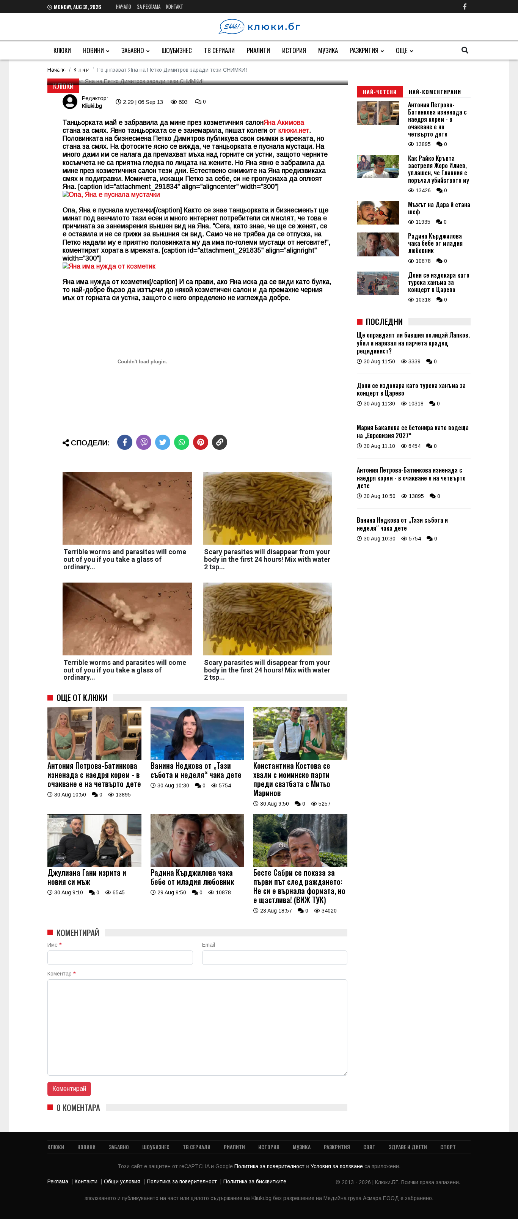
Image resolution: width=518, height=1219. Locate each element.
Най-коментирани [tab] (435, 92)
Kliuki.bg (92, 105)
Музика (328, 50)
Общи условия (122, 1181)
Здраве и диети (408, 1147)
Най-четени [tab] (380, 92)
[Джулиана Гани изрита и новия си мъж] (94, 865)
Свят (369, 1147)
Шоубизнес (177, 50)
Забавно (132, 50)
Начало (123, 6)
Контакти (86, 1181)
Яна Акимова (284, 122)
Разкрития (364, 50)
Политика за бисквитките (254, 1181)
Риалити (258, 50)
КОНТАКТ (174, 6)
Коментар (61, 973)
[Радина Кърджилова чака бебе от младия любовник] (198, 865)
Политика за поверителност (270, 1166)
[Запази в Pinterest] (200, 442)
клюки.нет (293, 130)
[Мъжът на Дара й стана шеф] (378, 223)
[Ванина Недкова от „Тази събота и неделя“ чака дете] (198, 758)
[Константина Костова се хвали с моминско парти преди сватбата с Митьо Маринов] (300, 758)
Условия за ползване (337, 1166)
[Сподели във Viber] (143, 442)
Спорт (448, 1147)
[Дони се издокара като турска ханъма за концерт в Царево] (378, 293)
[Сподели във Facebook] (124, 442)
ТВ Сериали (219, 50)
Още (402, 50)
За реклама (148, 6)
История (294, 50)
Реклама (57, 1181)
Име (54, 944)
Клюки (62, 50)
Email (208, 944)
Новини (93, 50)
